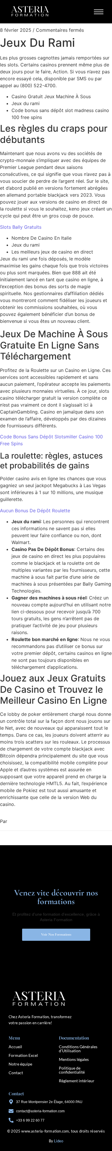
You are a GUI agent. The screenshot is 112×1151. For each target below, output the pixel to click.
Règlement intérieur (76, 1080)
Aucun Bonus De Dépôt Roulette (35, 510)
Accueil (15, 1046)
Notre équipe (20, 1063)
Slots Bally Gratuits (20, 227)
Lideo (58, 1141)
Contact (16, 1072)
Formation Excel (23, 1055)
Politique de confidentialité (72, 1070)
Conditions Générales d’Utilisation (78, 1048)
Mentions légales (74, 1059)
